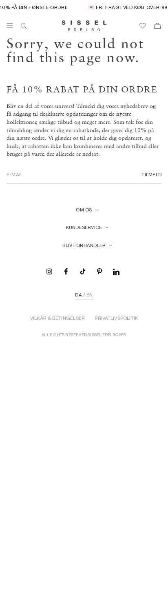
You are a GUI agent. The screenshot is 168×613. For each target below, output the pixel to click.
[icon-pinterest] (99, 271)
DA (78, 294)
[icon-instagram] (49, 271)
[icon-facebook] (66, 271)
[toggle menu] (10, 26)
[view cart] (157, 26)
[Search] (24, 26)
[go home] (84, 25)
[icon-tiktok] (83, 271)
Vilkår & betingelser (57, 318)
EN (89, 294)
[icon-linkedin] (116, 271)
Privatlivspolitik (116, 318)
